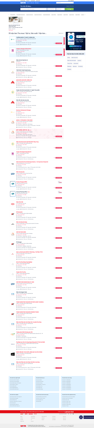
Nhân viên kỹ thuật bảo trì (22, 60)
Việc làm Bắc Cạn (39, 387)
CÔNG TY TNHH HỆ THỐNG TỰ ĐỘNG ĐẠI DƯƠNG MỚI (26, 38)
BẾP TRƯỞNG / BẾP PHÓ (21, 130)
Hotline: (70, 426)
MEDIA (21, 416)
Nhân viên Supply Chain (21, 292)
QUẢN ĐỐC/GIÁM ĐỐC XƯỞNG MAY (24, 80)
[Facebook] (68, 413)
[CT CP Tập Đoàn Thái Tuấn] (12, 204)
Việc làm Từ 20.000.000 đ (66, 387)
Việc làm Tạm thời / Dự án (40, 398)
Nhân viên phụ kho (20, 171)
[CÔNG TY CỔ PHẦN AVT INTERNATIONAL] (12, 354)
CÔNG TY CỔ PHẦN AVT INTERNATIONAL (23, 353)
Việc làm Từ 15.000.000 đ (66, 385)
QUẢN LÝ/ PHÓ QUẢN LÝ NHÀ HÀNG (24, 120)
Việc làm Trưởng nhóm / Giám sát (15, 401)
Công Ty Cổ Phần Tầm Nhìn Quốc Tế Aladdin (24, 121)
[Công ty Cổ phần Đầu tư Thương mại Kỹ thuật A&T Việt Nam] (12, 224)
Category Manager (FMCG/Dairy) (23, 48)
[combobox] (33, 9)
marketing (69, 66)
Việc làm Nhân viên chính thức (41, 396)
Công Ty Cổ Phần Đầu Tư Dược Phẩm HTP (23, 253)
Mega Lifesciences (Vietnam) (21, 183)
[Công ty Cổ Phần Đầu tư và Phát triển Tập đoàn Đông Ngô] (12, 72)
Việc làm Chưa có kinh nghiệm (67, 398)
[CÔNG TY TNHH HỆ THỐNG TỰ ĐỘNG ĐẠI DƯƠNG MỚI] (12, 39)
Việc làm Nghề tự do (39, 399)
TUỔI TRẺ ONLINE (22, 0)
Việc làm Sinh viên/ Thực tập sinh (16, 396)
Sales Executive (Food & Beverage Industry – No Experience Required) (32, 161)
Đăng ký (68, 6)
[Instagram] (70, 413)
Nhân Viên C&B (19, 202)
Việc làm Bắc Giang (39, 389)
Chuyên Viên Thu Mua (21, 272)
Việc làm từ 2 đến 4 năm (66, 401)
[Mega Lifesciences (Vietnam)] (12, 184)
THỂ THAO (53, 416)
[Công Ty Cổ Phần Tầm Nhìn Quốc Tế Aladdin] (12, 122)
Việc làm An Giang (39, 382)
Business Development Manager (23, 110)
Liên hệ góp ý (64, 426)
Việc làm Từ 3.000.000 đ (66, 379)
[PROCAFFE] (12, 62)
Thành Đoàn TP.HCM (70, 425)
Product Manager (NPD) (21, 181)
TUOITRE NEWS (33, 0)
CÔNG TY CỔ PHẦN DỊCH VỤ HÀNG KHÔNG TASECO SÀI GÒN (27, 343)
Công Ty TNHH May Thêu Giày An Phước (23, 81)
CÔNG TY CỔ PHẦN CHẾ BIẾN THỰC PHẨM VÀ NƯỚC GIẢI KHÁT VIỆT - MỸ (29, 333)
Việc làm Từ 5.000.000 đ (66, 381)
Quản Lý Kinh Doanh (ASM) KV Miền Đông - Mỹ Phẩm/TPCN (29, 252)
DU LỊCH (32, 421)
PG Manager (19, 242)
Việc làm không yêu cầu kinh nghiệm (68, 396)
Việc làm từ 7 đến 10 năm (66, 404)
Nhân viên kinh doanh (71, 60)
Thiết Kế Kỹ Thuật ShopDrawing (23, 70)
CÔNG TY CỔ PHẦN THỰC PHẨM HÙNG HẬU (24, 91)
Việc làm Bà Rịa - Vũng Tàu (40, 384)
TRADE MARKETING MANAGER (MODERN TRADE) (27, 312)
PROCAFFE (18, 61)
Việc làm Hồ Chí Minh (39, 381)
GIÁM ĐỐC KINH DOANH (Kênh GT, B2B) (25, 282)
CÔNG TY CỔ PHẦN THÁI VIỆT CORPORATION (24, 293)
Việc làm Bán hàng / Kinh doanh (15, 382)
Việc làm (32, 2)
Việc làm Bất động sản (14, 387)
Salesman (75, 66)
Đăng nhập (72, 6)
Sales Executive (75, 57)
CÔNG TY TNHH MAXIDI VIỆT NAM (22, 50)
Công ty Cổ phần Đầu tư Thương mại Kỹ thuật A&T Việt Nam (27, 223)
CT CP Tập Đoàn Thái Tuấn (21, 203)
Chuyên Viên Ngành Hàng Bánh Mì (23, 151)
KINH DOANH (33, 416)
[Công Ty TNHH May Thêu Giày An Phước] (12, 82)
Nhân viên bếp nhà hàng (21, 222)
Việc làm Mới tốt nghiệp (14, 398)
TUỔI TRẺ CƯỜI (38, 0)
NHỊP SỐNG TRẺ (44, 416)
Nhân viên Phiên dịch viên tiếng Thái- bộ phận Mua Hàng (28, 322)
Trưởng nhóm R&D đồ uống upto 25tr (24, 332)
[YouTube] (73, 413)
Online (68, 57)
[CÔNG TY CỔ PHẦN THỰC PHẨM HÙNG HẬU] (12, 92)
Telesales (69, 69)
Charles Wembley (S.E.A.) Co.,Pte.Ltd (23, 163)
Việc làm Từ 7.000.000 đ (66, 382)
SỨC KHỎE (54, 419)
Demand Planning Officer (22, 191)
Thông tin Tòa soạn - (64, 425)
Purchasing (80, 66)
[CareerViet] (69, 412)
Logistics (79, 60)
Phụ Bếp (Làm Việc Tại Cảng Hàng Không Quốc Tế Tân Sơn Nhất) (30, 342)
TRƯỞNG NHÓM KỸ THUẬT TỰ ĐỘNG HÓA (25, 37)
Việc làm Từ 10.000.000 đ (66, 384)
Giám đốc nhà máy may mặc (22, 100)
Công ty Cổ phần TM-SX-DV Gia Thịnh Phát (24, 173)
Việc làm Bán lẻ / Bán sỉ (14, 384)
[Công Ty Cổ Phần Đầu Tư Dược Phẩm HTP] (12, 254)
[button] (54, 43)
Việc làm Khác (38, 401)
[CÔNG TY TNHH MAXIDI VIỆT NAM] (12, 50)
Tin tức (28, 2)
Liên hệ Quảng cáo (52, 426)
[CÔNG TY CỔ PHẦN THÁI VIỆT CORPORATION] (12, 294)
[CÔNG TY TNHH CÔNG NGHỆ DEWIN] (12, 264)
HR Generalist (19, 212)
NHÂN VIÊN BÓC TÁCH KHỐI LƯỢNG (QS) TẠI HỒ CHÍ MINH (29, 352)
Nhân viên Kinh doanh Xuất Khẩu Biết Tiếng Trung (27, 141)
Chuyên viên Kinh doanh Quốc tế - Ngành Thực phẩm (28, 90)
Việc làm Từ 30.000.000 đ (66, 389)
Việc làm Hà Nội (39, 379)
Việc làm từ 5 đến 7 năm (66, 402)
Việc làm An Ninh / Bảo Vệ (14, 379)
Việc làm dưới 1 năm (65, 399)
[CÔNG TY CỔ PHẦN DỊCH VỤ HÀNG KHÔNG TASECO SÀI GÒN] (12, 344)
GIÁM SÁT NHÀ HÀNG (21, 232)
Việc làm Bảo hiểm (13, 385)
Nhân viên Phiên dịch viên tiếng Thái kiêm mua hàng (28, 362)
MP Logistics (18, 111)
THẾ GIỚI (21, 419)
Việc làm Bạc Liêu (39, 385)
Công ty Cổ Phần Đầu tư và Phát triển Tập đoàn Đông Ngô (27, 71)
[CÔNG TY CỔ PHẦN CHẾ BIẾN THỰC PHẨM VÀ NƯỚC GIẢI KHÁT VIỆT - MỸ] (12, 334)
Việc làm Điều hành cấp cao (15, 405)
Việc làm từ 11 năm (65, 405)
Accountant (76, 63)
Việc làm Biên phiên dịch (14, 389)
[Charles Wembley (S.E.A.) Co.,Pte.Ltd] (12, 164)
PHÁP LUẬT (22, 421)
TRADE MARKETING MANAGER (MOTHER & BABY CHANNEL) (30, 302)
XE (31, 419)
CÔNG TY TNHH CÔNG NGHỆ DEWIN (23, 263)
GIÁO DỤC (64, 416)
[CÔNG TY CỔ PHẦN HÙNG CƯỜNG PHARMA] (12, 214)
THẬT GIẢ (64, 419)
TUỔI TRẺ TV (28, 0)
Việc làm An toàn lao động (14, 381)
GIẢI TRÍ (43, 419)
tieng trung (69, 63)
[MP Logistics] (12, 112)
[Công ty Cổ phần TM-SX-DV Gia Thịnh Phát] (12, 174)
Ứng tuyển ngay (58, 43)
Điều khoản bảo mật (58, 426)
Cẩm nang (37, 2)
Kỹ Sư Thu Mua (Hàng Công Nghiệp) (24, 262)
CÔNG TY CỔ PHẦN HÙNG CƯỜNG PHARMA (24, 213)
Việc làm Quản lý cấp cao (14, 404)
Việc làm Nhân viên (13, 399)
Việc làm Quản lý (13, 402)
